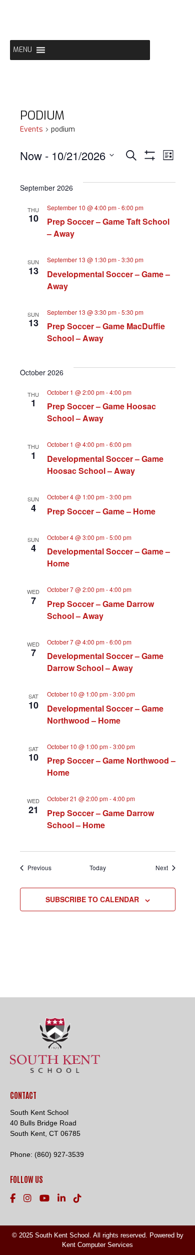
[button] (22, 50)
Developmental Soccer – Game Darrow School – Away (105, 662)
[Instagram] (28, 1198)
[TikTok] (78, 1198)
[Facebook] (13, 1198)
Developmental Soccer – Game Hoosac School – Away (105, 464)
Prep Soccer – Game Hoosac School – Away (101, 412)
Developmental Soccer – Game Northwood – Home (105, 714)
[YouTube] (45, 1198)
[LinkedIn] (62, 1198)
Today (98, 868)
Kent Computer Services (97, 1244)
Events (31, 129)
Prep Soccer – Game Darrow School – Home (100, 819)
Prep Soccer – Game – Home (101, 511)
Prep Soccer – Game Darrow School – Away (100, 609)
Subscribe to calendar (92, 899)
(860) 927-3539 (59, 1154)
